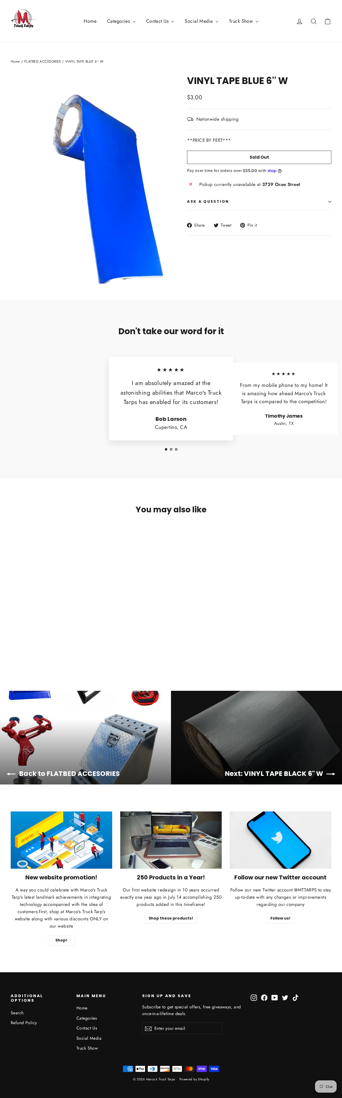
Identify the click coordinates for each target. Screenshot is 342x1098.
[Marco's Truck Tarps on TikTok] (295, 997)
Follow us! (280, 918)
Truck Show (241, 21)
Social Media (199, 21)
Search (17, 1013)
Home (90, 21)
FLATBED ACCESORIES (42, 61)
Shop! (61, 940)
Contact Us (158, 21)
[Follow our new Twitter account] (280, 840)
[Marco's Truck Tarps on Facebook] (264, 997)
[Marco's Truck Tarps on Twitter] (285, 997)
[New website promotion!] (61, 840)
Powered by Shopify (194, 1079)
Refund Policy (24, 1023)
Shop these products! (171, 918)
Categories (119, 21)
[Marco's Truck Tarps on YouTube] (274, 997)
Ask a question (208, 201)
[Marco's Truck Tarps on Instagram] (254, 997)
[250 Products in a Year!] (171, 840)
